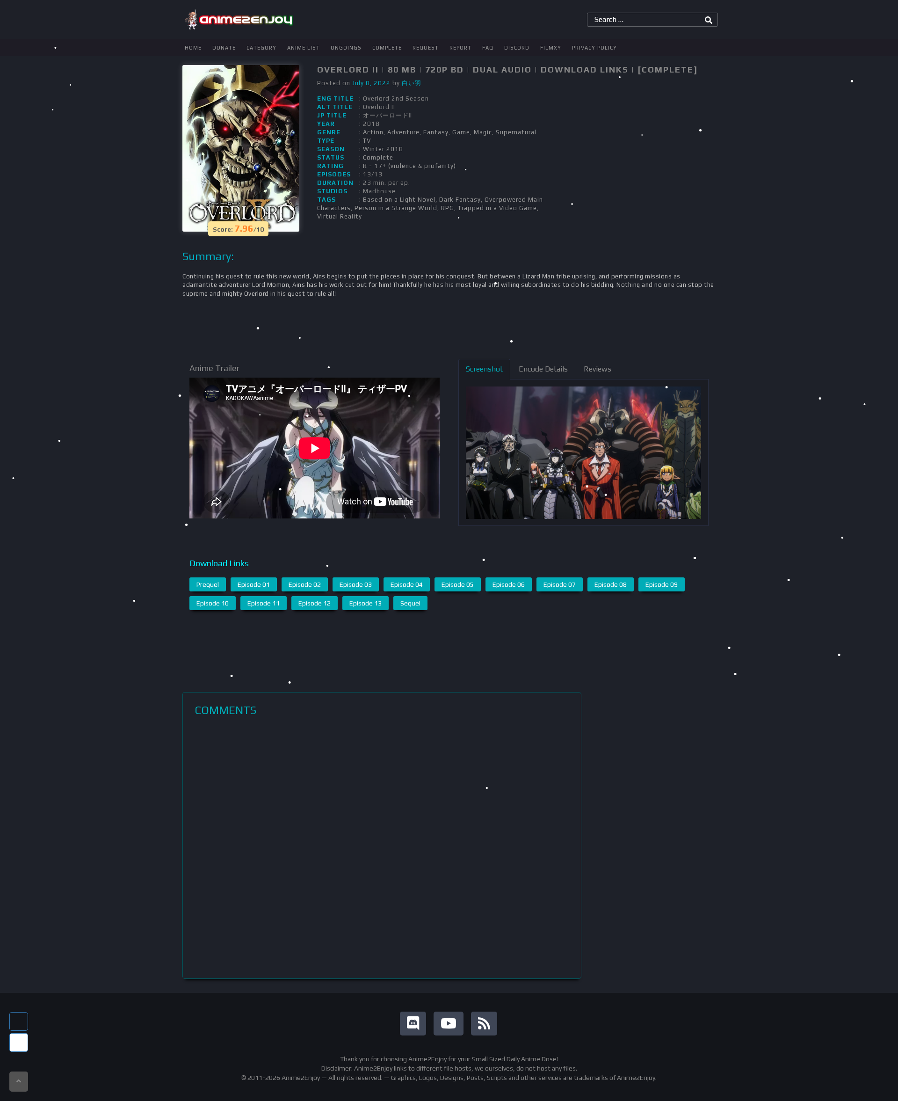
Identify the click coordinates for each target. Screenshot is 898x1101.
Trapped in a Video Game (497, 207)
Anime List (303, 48)
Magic (483, 132)
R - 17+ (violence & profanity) (409, 165)
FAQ (487, 48)
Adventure (403, 132)
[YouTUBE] (448, 1023)
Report (460, 48)
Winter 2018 (383, 149)
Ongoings (346, 48)
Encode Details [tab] (543, 369)
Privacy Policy (594, 48)
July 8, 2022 (371, 83)
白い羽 (411, 83)
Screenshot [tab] (484, 369)
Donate (224, 48)
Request (426, 48)
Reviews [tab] (597, 369)
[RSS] (484, 1023)
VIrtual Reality (339, 216)
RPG (447, 207)
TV (367, 140)
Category (261, 48)
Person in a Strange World (396, 207)
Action (373, 132)
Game (461, 132)
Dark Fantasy (460, 199)
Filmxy (550, 48)
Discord (516, 48)
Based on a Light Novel (399, 199)
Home (193, 48)
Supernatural (516, 132)
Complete (387, 48)
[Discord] (413, 1023)
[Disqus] (382, 847)
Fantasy (436, 132)
